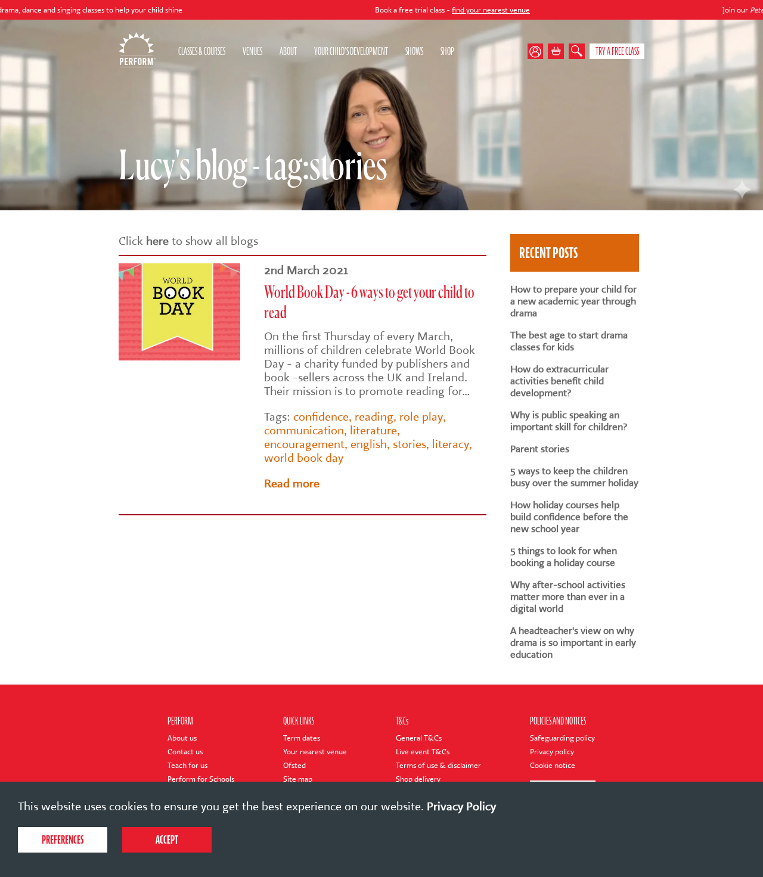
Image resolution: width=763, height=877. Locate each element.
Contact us (185, 751)
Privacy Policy (461, 806)
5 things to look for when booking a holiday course (563, 557)
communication (304, 430)
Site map (297, 779)
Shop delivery (418, 779)
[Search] (577, 51)
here (157, 241)
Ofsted (294, 765)
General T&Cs (419, 737)
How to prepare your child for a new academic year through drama (573, 301)
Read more (292, 483)
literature (373, 430)
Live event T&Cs (422, 751)
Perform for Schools (201, 779)
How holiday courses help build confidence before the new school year (569, 517)
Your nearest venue (315, 751)
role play (421, 417)
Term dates (301, 737)
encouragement (304, 444)
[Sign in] (538, 51)
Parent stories (539, 449)
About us (182, 737)
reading (374, 417)
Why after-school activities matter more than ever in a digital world (567, 597)
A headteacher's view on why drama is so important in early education (573, 643)
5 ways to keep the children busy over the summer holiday (574, 477)
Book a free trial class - (411, 9)
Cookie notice (552, 765)
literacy (450, 444)
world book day (303, 458)
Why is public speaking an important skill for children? (568, 421)
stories (409, 444)
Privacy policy (552, 751)
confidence (321, 417)
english (369, 444)
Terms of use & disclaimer (438, 765)
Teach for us (187, 765)
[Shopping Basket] (556, 51)
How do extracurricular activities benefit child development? (559, 381)
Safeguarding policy (562, 737)
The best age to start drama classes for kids (569, 341)
